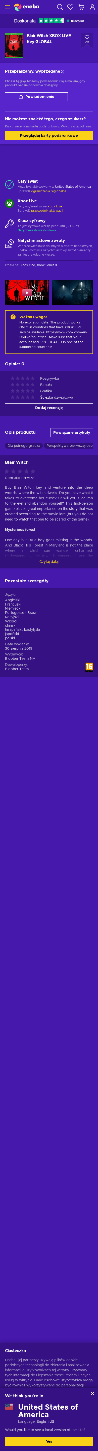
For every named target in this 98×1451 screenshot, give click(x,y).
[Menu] (7, 7)
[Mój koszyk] (81, 7)
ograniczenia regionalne (48, 191)
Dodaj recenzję (49, 408)
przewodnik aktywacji (47, 210)
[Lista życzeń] (70, 7)
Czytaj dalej (49, 562)
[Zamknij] (92, 1393)
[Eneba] (26, 7)
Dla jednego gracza (24, 446)
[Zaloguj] (92, 7)
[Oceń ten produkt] (21, 472)
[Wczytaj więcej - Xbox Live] (9, 204)
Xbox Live (54, 206)
